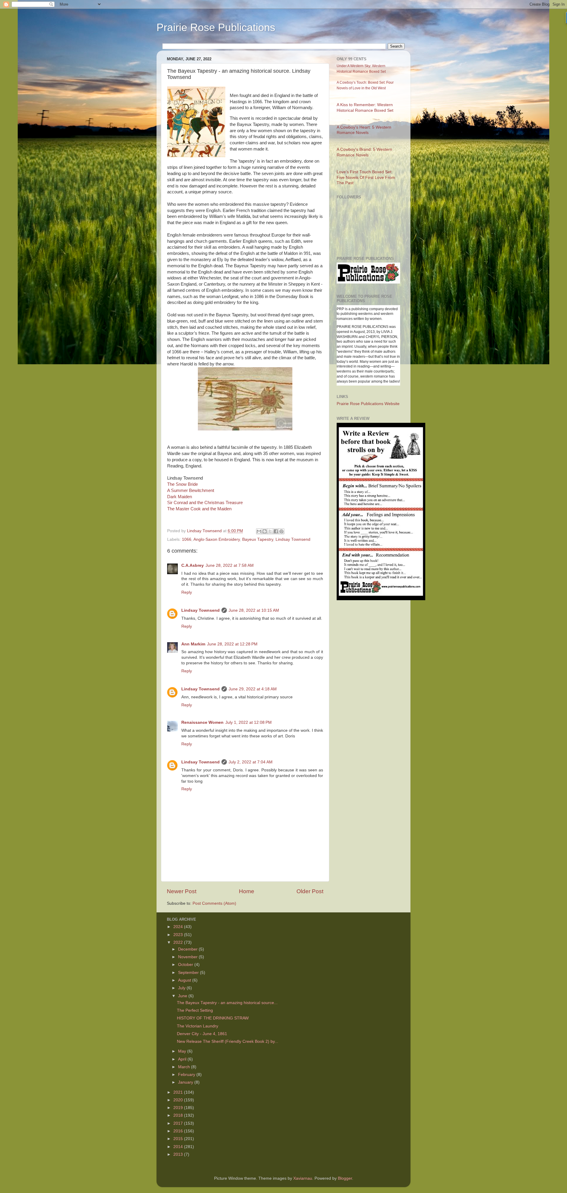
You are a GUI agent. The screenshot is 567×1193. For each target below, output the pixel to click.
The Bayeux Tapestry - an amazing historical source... (227, 1003)
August (185, 980)
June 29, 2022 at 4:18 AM (253, 689)
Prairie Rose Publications (216, 27)
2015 (178, 1139)
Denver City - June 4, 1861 (202, 1034)
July (182, 988)
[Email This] (259, 531)
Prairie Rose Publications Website (368, 404)
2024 (178, 927)
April (183, 1059)
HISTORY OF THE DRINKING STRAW (213, 1018)
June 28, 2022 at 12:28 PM (232, 644)
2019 (178, 1107)
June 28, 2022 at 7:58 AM (230, 565)
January (186, 1082)
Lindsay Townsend (293, 539)
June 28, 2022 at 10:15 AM (254, 610)
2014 (178, 1147)
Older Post (309, 891)
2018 (178, 1115)
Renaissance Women (202, 722)
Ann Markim (193, 644)
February (187, 1074)
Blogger (345, 1178)
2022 (178, 942)
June (183, 996)
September (189, 972)
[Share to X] (270, 531)
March (184, 1067)
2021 (178, 1092)
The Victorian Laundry (197, 1026)
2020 (178, 1100)
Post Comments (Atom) (214, 903)
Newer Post (181, 891)
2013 (178, 1154)
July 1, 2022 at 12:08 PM (248, 722)
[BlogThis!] (265, 531)
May (182, 1051)
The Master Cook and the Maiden (199, 508)
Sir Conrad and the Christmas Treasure (205, 502)
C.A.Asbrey (192, 565)
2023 (178, 935)
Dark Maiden (179, 496)
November (188, 957)
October (186, 964)
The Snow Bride (183, 484)
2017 (178, 1123)
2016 (178, 1131)
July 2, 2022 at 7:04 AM (251, 762)
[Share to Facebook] (276, 531)
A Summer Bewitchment (190, 490)
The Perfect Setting (195, 1010)
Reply (186, 592)
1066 (186, 539)
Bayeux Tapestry (257, 539)
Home (246, 891)
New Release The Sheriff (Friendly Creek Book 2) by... (227, 1041)
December (188, 949)
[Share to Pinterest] (281, 531)
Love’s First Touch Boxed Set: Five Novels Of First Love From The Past (366, 177)
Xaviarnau (302, 1178)
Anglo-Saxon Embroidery (216, 539)
